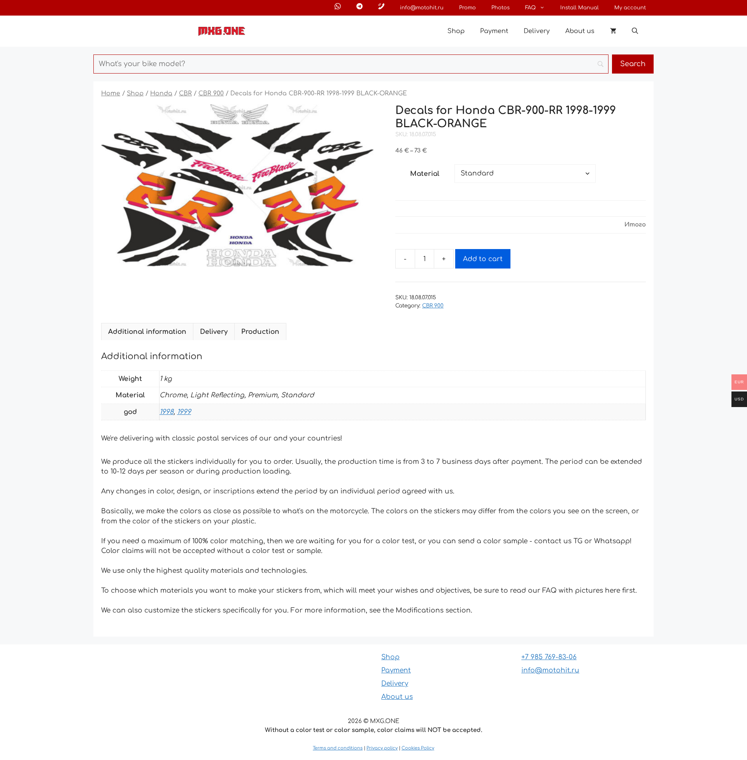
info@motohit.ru (422, 8)
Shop (456, 31)
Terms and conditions (338, 748)
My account (630, 8)
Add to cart (483, 259)
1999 (184, 412)
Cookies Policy (418, 748)
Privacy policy (382, 748)
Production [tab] (260, 331)
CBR (185, 93)
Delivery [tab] (214, 331)
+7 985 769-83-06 (549, 657)
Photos (500, 8)
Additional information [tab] (147, 331)
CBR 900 (211, 93)
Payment (494, 31)
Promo (467, 8)
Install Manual (579, 8)
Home (110, 93)
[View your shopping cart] (613, 31)
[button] (635, 31)
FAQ (530, 8)
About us (579, 31)
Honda (161, 93)
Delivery (537, 31)
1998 (167, 412)
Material (424, 173)
